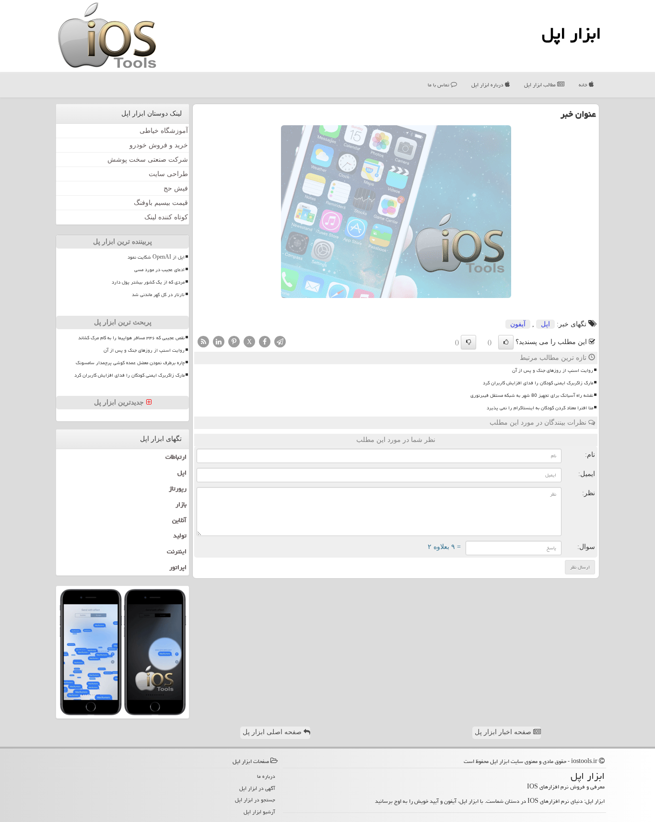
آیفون (518, 324)
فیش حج (176, 188)
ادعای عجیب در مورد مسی (159, 269)
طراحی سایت (168, 174)
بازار (181, 504)
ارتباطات (176, 457)
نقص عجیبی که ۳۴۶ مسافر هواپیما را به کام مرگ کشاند (131, 338)
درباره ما (266, 776)
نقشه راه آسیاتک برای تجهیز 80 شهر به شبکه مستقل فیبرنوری (531, 395)
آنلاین (179, 520)
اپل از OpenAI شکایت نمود (156, 257)
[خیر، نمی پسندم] (468, 342)
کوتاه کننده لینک (166, 217)
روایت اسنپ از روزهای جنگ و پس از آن (552, 370)
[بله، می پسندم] (506, 342)
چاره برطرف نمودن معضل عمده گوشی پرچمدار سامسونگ (130, 363)
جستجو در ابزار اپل (255, 800)
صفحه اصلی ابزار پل (273, 732)
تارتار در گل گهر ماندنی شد (158, 294)
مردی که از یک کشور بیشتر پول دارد (148, 282)
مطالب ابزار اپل (540, 85)
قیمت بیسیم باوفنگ (161, 202)
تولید (180, 535)
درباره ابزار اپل (488, 85)
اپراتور (178, 567)
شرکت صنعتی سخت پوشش (147, 159)
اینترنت (177, 551)
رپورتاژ (178, 488)
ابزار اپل (571, 33)
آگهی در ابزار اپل (257, 788)
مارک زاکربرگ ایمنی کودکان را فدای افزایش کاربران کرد (538, 383)
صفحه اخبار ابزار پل (504, 732)
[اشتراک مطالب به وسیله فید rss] (203, 341)
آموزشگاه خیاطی (164, 130)
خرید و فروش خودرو (158, 145)
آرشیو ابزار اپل (259, 812)
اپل (545, 324)
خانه (584, 85)
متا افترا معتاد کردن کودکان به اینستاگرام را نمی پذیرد (540, 408)
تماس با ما (439, 85)
